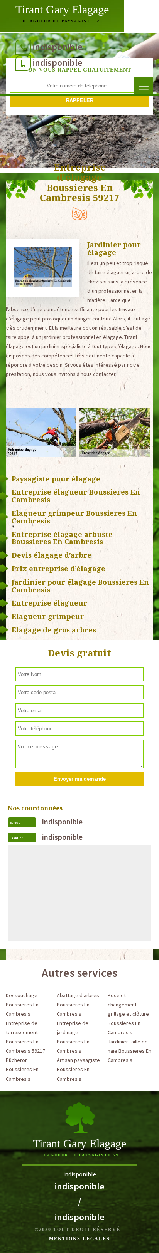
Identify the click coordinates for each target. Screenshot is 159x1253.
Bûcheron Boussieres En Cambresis (22, 1069)
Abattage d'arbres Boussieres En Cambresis (78, 1004)
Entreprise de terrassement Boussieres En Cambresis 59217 (25, 1037)
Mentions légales (79, 1238)
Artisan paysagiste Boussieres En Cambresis (78, 1069)
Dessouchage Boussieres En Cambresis (22, 1004)
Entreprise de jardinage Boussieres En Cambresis (73, 1037)
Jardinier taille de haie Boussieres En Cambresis (129, 1050)
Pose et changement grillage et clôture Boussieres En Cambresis (128, 1014)
